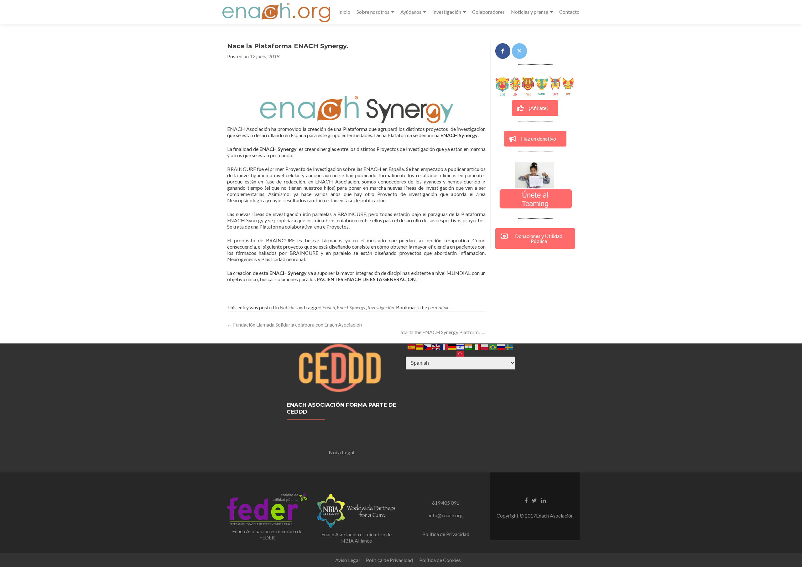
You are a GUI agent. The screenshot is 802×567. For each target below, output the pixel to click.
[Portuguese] (493, 346)
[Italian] (477, 346)
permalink (438, 307)
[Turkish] (460, 353)
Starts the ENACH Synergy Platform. (443, 332)
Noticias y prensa (529, 12)
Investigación (446, 12)
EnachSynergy (351, 307)
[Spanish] (412, 346)
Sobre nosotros (373, 12)
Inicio (344, 12)
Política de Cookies (440, 560)
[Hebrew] (460, 346)
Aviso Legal (347, 560)
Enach (328, 307)
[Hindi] (469, 346)
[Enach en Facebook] (502, 51)
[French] (444, 346)
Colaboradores (488, 12)
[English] (436, 346)
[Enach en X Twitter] (519, 51)
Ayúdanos (410, 12)
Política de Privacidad (445, 534)
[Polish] (485, 346)
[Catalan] (420, 346)
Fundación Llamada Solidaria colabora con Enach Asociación (294, 324)
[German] (452, 346)
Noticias (288, 307)
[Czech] (428, 346)
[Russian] (501, 346)
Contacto (569, 12)
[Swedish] (509, 346)
